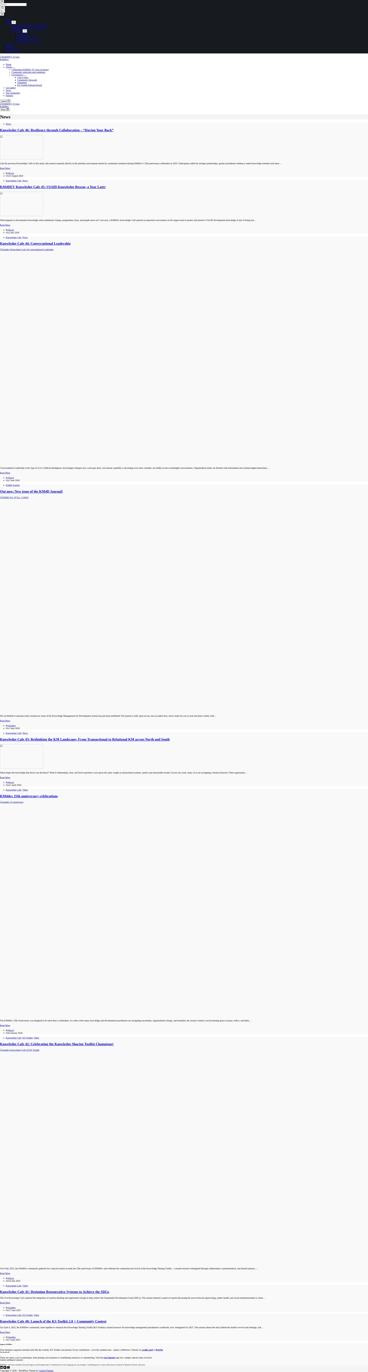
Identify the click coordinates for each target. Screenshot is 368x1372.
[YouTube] (5, 1368)
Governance (17, 75)
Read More (5, 168)
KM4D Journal (13, 485)
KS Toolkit (27, 1038)
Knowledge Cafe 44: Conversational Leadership (35, 243)
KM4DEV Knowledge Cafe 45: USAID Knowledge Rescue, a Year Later (53, 187)
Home (8, 64)
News (8, 90)
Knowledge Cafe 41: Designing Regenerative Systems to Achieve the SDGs (54, 1292)
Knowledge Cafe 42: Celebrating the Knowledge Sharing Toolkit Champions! (57, 1044)
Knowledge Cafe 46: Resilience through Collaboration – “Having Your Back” (57, 130)
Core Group (22, 77)
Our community (13, 93)
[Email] (8, 1368)
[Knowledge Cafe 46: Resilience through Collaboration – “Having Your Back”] (21, 158)
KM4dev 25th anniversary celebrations (29, 796)
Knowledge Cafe (13, 180)
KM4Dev (4, 59)
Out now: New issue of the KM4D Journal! (31, 491)
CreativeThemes (46, 1370)
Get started (11, 88)
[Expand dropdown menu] (14, 67)
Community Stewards (27, 80)
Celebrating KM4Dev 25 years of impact (30, 69)
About (9, 67)
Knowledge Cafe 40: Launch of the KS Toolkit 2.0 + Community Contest (53, 1321)
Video (25, 790)
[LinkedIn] (1, 1368)
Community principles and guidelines (28, 72)
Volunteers (22, 82)
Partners (9, 95)
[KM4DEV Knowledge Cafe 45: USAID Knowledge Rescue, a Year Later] (21, 215)
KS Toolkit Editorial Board (29, 85)
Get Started (109, 1357)
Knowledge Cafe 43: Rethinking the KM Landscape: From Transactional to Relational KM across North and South (85, 739)
